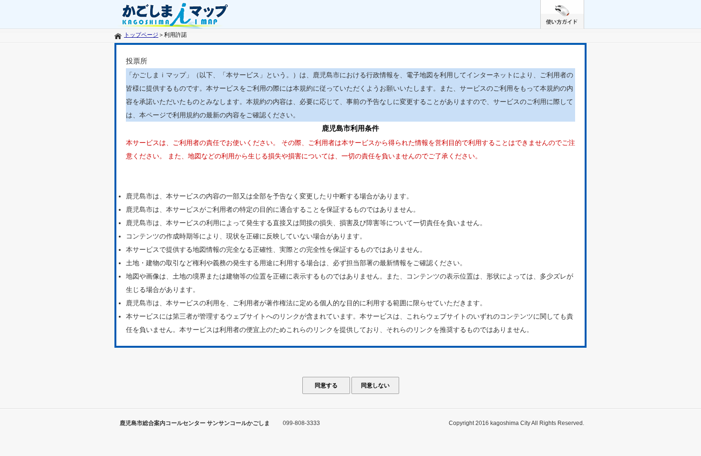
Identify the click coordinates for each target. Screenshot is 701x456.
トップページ (141, 34)
